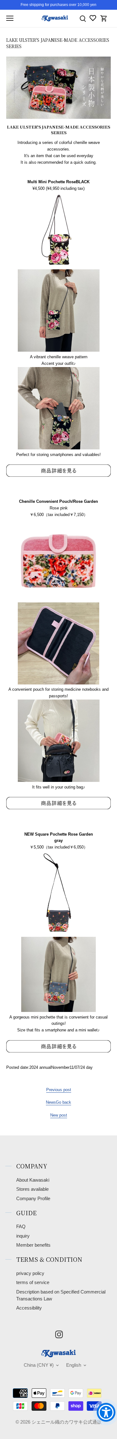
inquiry (23, 1236)
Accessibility (29, 1307)
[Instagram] (59, 1334)
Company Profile (33, 1198)
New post (58, 1115)
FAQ (21, 1226)
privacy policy (30, 1273)
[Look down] (83, 18)
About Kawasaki (32, 1180)
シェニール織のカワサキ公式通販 (67, 1422)
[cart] (104, 18)
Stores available (32, 1189)
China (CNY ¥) (39, 1365)
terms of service (32, 1282)
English (73, 1365)
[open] (9, 18)
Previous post (58, 1089)
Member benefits (33, 1245)
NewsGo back (58, 1102)
